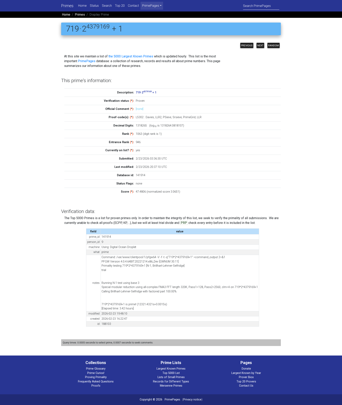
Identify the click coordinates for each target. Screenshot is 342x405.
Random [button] (273, 45)
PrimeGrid (189, 117)
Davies (150, 117)
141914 (140, 175)
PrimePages (86, 61)
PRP (184, 223)
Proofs (95, 385)
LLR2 (158, 117)
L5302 (139, 117)
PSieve (167, 117)
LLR (199, 117)
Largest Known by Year (246, 373)
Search (107, 6)
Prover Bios (246, 377)
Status (94, 6)
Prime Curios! (95, 373)
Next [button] (260, 45)
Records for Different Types (171, 381)
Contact (133, 6)
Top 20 (120, 6)
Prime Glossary (95, 368)
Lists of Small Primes (171, 377)
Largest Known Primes (171, 368)
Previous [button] (247, 45)
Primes (67, 5)
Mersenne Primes (171, 385)
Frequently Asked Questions (96, 381)
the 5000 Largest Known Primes (130, 56)
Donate (246, 368)
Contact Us (246, 385)
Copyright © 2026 (151, 399)
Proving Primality (96, 377)
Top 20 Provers (246, 381)
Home (82, 6)
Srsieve (177, 117)
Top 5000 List (171, 373)
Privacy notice (192, 399)
